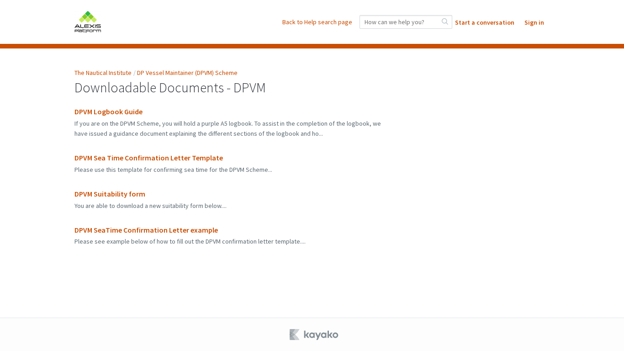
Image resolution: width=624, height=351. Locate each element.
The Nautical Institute (103, 73)
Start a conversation (484, 22)
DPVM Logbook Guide (108, 111)
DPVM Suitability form (109, 193)
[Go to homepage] (87, 22)
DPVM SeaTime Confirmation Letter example (146, 229)
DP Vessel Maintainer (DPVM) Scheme (187, 73)
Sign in (534, 22)
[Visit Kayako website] (315, 334)
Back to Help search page (317, 22)
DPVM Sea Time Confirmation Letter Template (148, 157)
